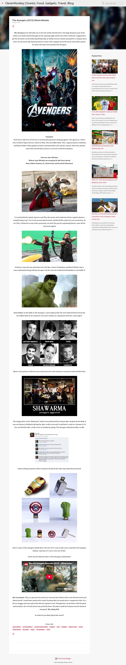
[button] (13, 26)
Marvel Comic (73, 627)
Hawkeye (52, 627)
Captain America (27, 627)
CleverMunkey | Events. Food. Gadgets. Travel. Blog (39, 3)
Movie (81, 627)
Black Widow (17, 627)
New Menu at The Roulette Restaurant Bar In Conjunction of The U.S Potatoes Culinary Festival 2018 (104, 216)
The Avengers (40, 629)
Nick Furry (26, 629)
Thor (48, 629)
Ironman (64, 627)
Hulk (58, 627)
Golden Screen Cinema (41, 627)
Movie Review (17, 629)
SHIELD (32, 629)
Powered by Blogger (64, 658)
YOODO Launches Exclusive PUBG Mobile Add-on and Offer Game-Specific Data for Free (104, 77)
